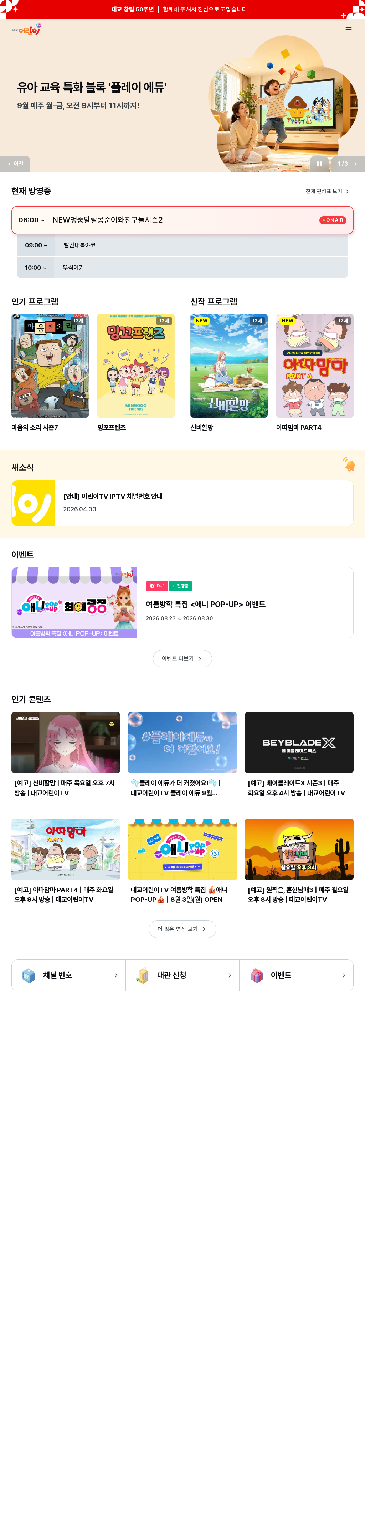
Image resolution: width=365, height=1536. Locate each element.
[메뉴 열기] (349, 29)
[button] (50, 378)
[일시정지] (318, 164)
